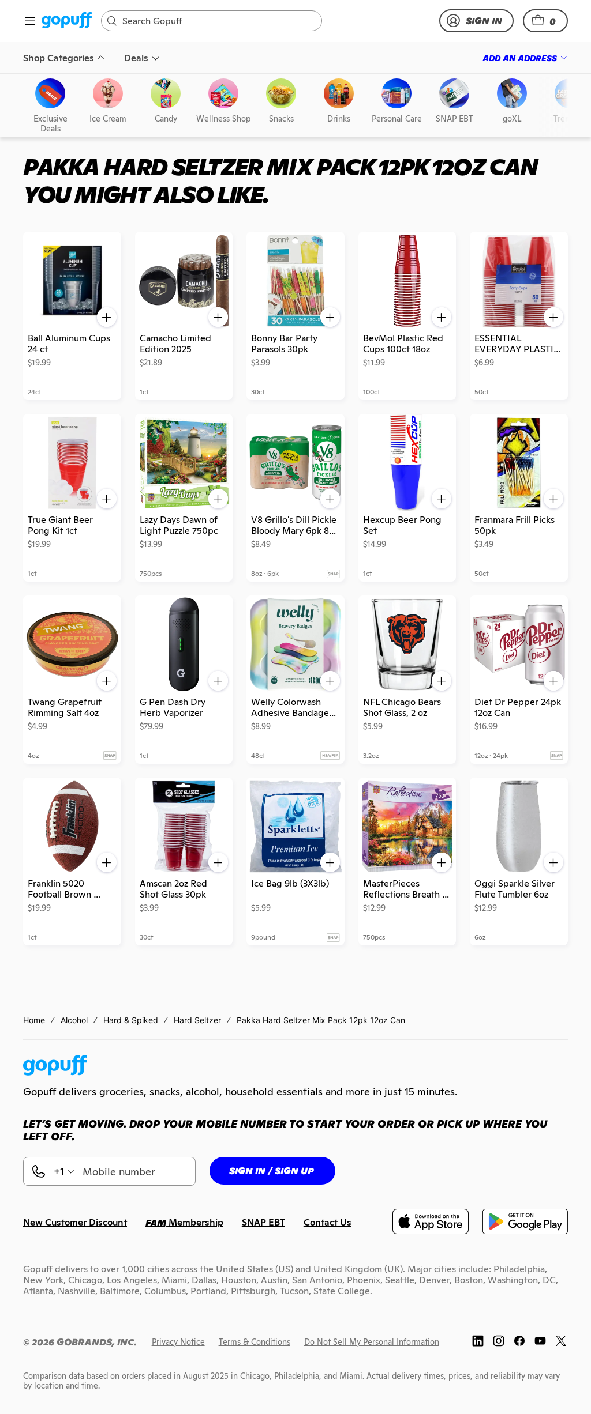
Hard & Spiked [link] (130, 1020)
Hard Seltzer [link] (197, 1020)
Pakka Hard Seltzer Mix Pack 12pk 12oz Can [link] (321, 1020)
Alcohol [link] (74, 1020)
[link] (67, 21)
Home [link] (34, 1020)
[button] (545, 20)
